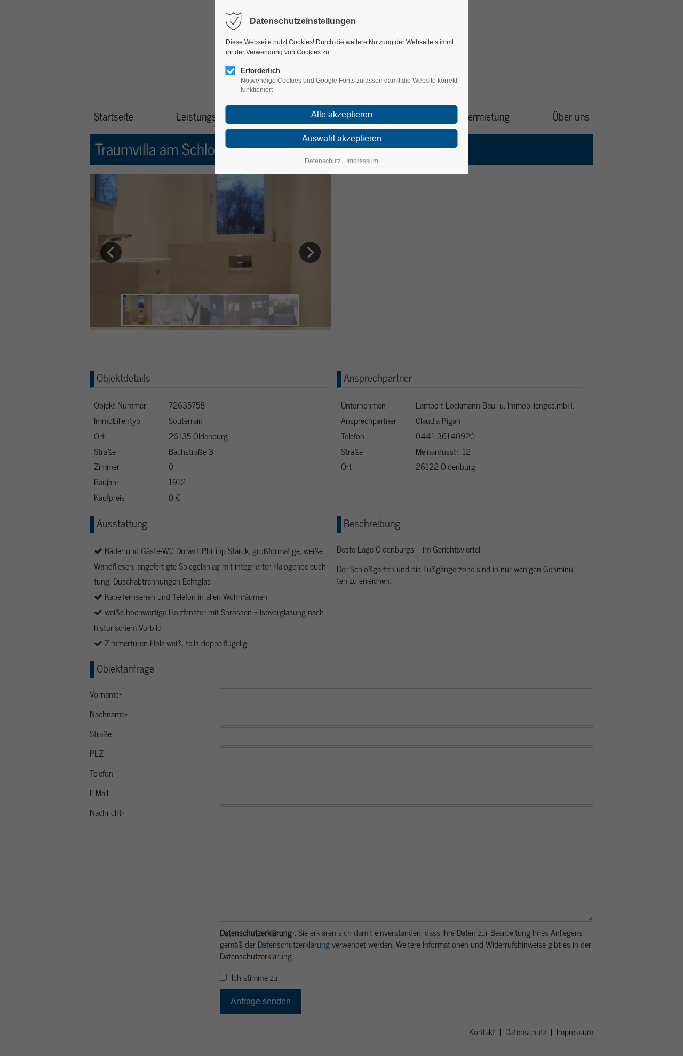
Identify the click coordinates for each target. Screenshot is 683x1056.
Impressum (362, 161)
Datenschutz (323, 161)
